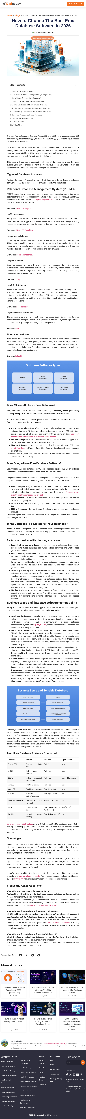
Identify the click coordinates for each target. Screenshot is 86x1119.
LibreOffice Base (18, 448)
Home (9, 15)
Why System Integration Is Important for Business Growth (72, 990)
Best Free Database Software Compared (27, 115)
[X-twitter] (70, 1074)
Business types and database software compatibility (33, 112)
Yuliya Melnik (18, 125)
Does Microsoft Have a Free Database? (26, 98)
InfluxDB (18, 356)
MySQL (19, 208)
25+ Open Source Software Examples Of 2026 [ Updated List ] (13, 990)
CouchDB (29, 230)
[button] (76, 85)
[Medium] (77, 1074)
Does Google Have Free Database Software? (28, 102)
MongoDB (20, 230)
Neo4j (17, 279)
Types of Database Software (22, 91)
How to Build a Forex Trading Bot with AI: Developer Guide (43, 1021)
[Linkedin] (74, 1074)
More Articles (19, 122)
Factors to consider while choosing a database (32, 108)
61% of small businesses (59, 922)
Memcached (27, 255)
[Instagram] (81, 1074)
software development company (55, 1044)
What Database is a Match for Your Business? (30, 105)
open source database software (42, 905)
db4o (17, 328)
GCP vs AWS (19, 879)
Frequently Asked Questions (22, 118)
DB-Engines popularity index (43, 200)
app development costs (29, 876)
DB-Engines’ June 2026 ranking (20, 824)
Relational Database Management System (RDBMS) (33, 95)
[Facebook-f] (67, 1074)
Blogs (17, 15)
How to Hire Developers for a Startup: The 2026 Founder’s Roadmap (43, 990)
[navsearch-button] (63, 4)
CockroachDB (22, 307)
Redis (18, 255)
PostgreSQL (28, 208)
